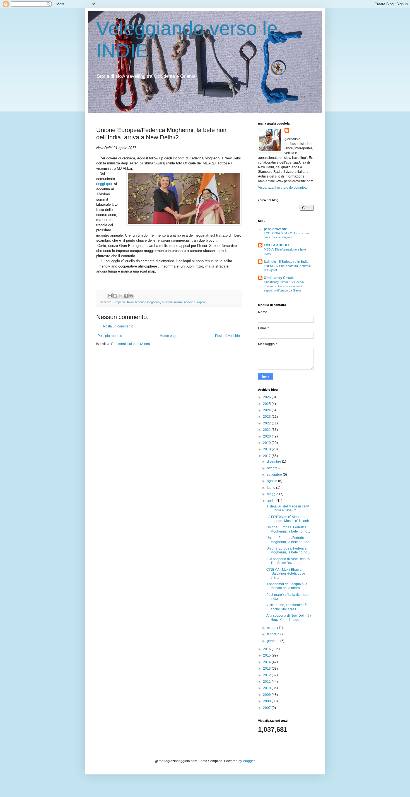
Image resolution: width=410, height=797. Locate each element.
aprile (271, 501)
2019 (267, 443)
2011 (267, 682)
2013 (267, 668)
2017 (267, 456)
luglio (271, 488)
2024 (267, 410)
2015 (267, 655)
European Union (123, 302)
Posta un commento (118, 326)
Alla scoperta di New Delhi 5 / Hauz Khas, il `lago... (288, 617)
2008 (267, 701)
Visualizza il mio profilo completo (283, 187)
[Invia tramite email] (110, 295)
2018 (267, 449)
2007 (267, 708)
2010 (267, 688)
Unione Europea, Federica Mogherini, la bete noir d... (288, 529)
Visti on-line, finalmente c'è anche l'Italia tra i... (286, 607)
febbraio (273, 634)
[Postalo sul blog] (115, 295)
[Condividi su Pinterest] (131, 295)
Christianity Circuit (279, 278)
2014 (267, 662)
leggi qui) (105, 184)
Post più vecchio (227, 336)
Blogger (249, 761)
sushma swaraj (172, 302)
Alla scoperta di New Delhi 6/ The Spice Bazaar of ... (288, 561)
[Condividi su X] (120, 295)
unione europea (194, 302)
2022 (267, 423)
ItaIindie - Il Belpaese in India (286, 262)
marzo (272, 628)
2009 (267, 695)
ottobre (272, 468)
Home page (169, 336)
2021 (267, 430)
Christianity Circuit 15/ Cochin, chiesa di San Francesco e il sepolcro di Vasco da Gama (284, 286)
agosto (272, 481)
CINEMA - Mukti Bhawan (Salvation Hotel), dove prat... (285, 574)
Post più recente (110, 336)
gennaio (273, 641)
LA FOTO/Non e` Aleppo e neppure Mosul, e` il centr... (288, 519)
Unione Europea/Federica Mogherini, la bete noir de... (289, 540)
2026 (267, 397)
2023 (267, 417)
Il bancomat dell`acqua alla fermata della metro (286, 586)
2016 (267, 649)
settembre (275, 475)
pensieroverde (275, 229)
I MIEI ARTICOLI (276, 245)
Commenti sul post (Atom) (130, 344)
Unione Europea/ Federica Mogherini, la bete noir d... (288, 550)
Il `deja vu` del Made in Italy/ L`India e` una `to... (287, 508)
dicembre (274, 461)
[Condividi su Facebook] (126, 295)
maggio (273, 494)
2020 (267, 436)
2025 (267, 404)
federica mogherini (147, 302)
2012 (267, 675)
